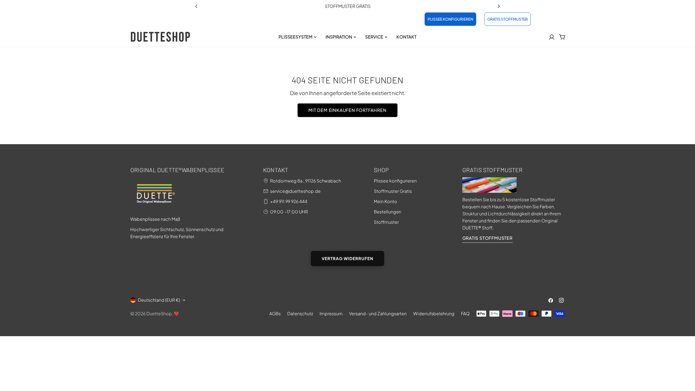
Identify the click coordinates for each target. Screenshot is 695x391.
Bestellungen (387, 212)
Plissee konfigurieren (395, 181)
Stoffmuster (386, 222)
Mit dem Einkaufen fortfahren (347, 110)
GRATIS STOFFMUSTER (507, 19)
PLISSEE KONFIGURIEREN (450, 19)
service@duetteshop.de (295, 191)
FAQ (465, 313)
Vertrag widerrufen (347, 258)
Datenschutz (300, 313)
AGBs (275, 313)
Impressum (331, 313)
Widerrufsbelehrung (433, 313)
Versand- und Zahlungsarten (378, 313)
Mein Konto (385, 201)
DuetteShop (159, 313)
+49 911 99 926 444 (288, 201)
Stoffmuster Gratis (393, 191)
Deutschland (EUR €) (159, 300)
